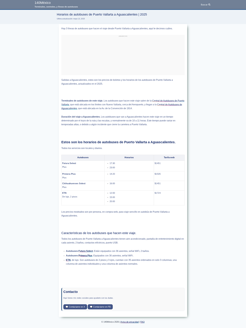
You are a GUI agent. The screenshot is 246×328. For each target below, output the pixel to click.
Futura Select (85, 251)
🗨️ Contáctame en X (75, 307)
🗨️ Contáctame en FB (100, 307)
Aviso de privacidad (129, 322)
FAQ (142, 322)
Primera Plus (85, 255)
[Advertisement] (123, 56)
